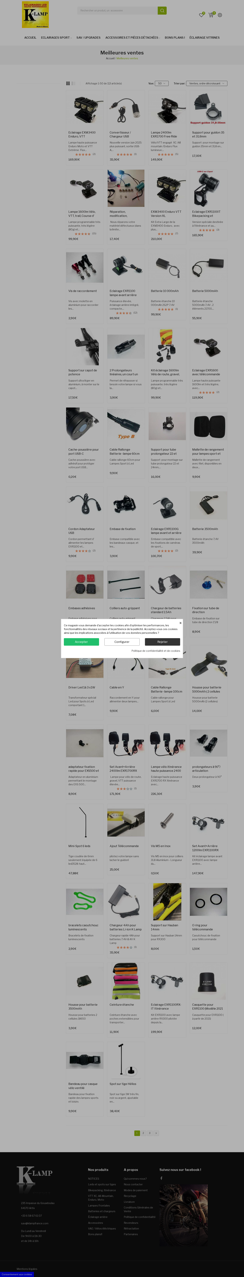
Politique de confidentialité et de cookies (155, 650)
